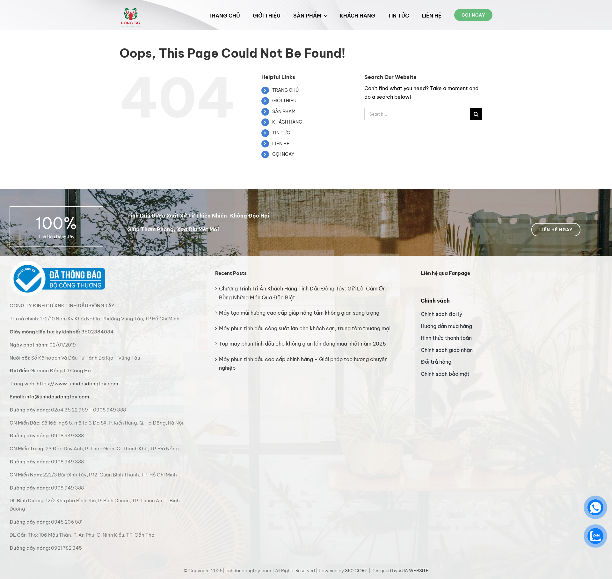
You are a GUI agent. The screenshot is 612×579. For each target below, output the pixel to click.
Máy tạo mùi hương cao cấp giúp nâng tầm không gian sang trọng (299, 313)
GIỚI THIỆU (284, 101)
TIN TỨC (281, 133)
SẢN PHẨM (283, 111)
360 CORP (356, 571)
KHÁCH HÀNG (287, 122)
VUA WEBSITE (413, 571)
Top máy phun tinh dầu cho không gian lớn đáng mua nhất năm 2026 (302, 343)
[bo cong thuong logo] (57, 263)
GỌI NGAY (283, 154)
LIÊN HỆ (280, 144)
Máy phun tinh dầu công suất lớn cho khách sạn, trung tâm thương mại (304, 328)
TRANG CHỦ (285, 90)
